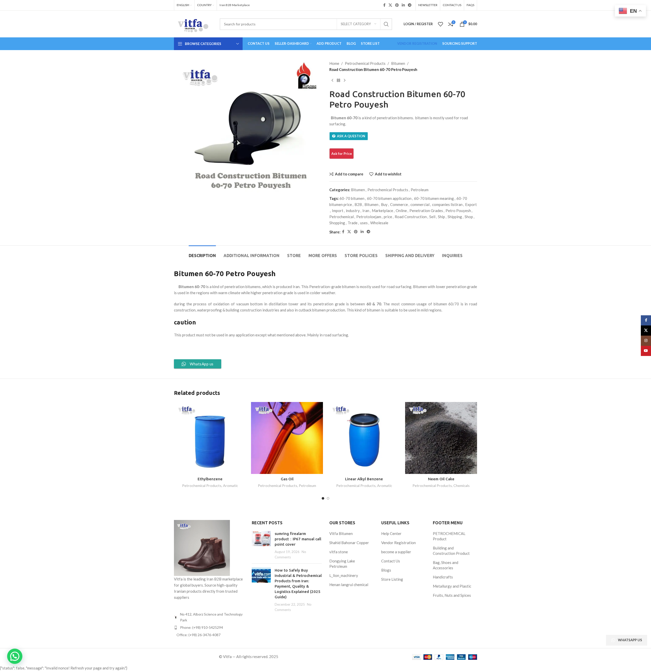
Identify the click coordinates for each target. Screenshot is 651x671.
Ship (441, 216)
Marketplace (382, 210)
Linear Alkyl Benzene (364, 479)
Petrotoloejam (368, 216)
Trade (353, 222)
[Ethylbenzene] (210, 438)
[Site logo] (193, 23)
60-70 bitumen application (389, 198)
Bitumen (398, 63)
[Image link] (202, 547)
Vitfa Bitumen (341, 533)
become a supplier (396, 551)
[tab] (202, 253)
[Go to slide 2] (328, 498)
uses (364, 222)
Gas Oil (287, 479)
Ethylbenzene (210, 479)
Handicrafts (443, 577)
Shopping (337, 222)
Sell (432, 216)
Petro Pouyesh (458, 210)
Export (471, 204)
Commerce (399, 204)
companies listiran (447, 204)
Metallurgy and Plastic (452, 586)
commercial (420, 204)
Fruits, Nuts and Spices (452, 595)
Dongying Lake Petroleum (342, 564)
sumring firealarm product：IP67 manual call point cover (298, 538)
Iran (365, 210)
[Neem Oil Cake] (441, 438)
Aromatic (230, 485)
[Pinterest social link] (397, 5)
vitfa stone (338, 551)
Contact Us (390, 561)
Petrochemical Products (365, 63)
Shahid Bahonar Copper (349, 542)
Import (337, 210)
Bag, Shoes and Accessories (445, 565)
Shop (469, 216)
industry (353, 210)
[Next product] (345, 81)
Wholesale (379, 222)
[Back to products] (338, 81)
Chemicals (461, 485)
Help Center (391, 533)
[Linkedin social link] (403, 5)
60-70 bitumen (351, 198)
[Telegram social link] (409, 5)
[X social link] (390, 5)
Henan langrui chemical (348, 584)
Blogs (386, 570)
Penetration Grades (426, 210)
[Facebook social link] (384, 5)
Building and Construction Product (451, 551)
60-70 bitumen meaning (434, 198)
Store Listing (392, 579)
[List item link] (209, 627)
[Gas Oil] (287, 438)
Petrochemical (341, 216)
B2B (358, 204)
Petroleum (419, 189)
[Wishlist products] (440, 24)
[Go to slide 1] (323, 498)
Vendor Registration (398, 542)
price (388, 216)
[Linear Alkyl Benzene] (364, 438)
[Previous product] (332, 81)
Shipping (455, 216)
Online (401, 210)
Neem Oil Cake (441, 479)
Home (334, 63)
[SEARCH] (386, 24)
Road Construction (411, 216)
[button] (14, 656)
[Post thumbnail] (261, 545)
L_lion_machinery (343, 575)
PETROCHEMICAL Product (449, 536)
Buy (384, 204)
